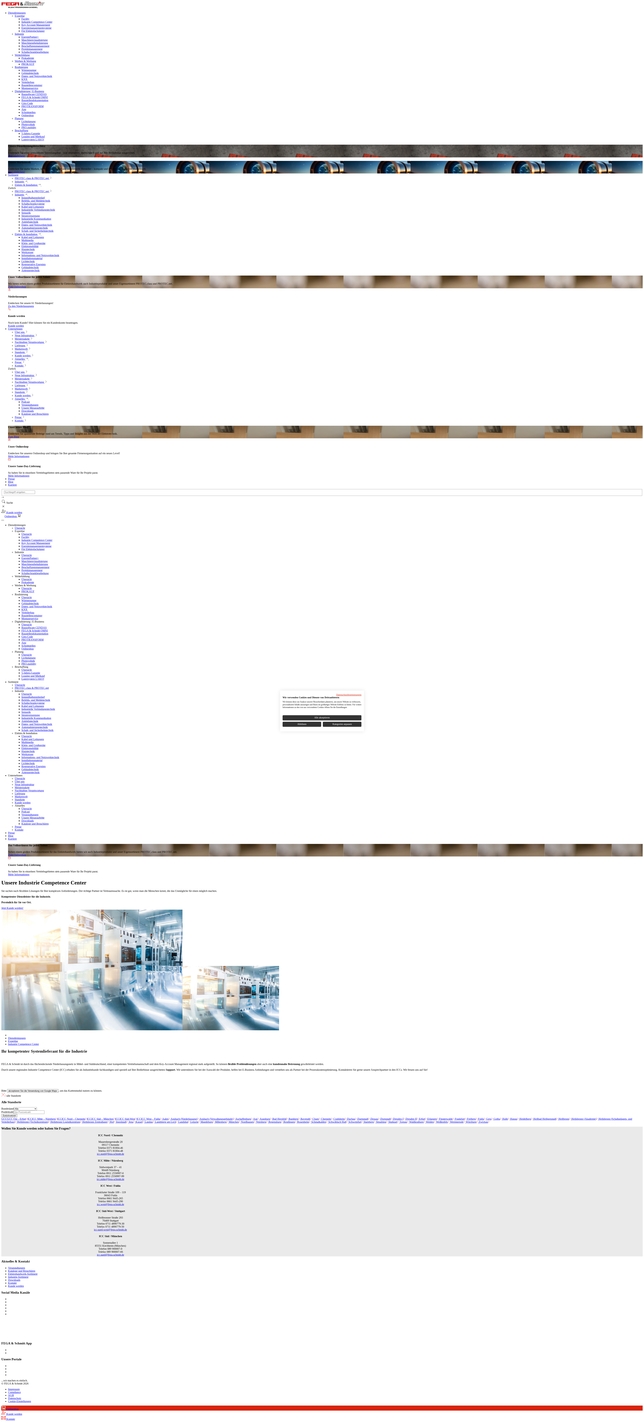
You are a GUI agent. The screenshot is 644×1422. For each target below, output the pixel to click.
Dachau (350, 1118)
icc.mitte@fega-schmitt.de (110, 1179)
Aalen (165, 1118)
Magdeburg (206, 1121)
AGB (11, 1395)
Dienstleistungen (17, 1038)
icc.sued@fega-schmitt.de (110, 1254)
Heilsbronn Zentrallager (95, 1121)
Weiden (429, 1121)
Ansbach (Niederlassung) (183, 1118)
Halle (505, 1118)
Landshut (183, 1121)
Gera (488, 1118)
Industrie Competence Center (23, 1044)
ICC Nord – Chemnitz (71, 1118)
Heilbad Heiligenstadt (544, 1118)
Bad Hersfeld (279, 1118)
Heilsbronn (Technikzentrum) (32, 1121)
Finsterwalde (445, 1118)
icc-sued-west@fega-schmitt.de (110, 1229)
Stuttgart (392, 1121)
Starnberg (368, 1121)
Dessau (374, 1118)
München (233, 1121)
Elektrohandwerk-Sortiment (22, 1273)
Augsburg (264, 1118)
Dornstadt (385, 1118)
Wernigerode (456, 1121)
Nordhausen (247, 1121)
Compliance (14, 1392)
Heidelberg (525, 1118)
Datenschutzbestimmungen (348, 695)
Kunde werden (16, 1286)
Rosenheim (303, 1121)
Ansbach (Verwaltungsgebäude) (216, 1118)
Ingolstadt (120, 1121)
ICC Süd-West (125, 1118)
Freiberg (471, 1118)
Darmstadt (362, 1118)
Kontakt (12, 1283)
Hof (111, 1121)
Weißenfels (441, 1121)
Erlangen (432, 1118)
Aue (255, 1118)
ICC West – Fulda (148, 1118)
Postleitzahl (7, 1112)
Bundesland (7, 1108)
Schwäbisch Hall (337, 1121)
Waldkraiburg (416, 1121)
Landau (148, 1121)
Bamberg (293, 1118)
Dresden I (397, 1118)
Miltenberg (220, 1121)
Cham (315, 1118)
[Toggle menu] (2, 520)
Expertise (13, 1041)
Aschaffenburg (243, 1118)
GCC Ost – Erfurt (13, 1118)
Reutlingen (289, 1121)
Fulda (480, 1118)
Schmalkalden (318, 1121)
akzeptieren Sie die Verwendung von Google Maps (32, 1091)
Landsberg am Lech (165, 1121)
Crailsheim (339, 1118)
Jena (130, 1121)
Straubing (380, 1121)
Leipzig (194, 1121)
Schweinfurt (354, 1121)
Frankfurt (459, 1118)
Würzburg (470, 1121)
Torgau (403, 1121)
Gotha (496, 1118)
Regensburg (274, 1121)
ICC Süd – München (100, 1118)
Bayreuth (305, 1118)
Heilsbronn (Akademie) (583, 1118)
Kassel (139, 1121)
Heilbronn (563, 1118)
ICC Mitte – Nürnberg (42, 1118)
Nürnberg (260, 1121)
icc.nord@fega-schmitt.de (110, 1153)
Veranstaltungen (16, 1267)
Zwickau (483, 1121)
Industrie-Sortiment (18, 1277)
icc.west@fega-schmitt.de (110, 1204)
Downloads (14, 1280)
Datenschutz (14, 1398)
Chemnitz (325, 1118)
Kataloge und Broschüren (21, 1270)
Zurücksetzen (9, 1115)
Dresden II (411, 1118)
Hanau (513, 1118)
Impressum (14, 1389)
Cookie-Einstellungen (19, 1401)
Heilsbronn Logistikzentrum (65, 1121)
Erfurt (421, 1118)
